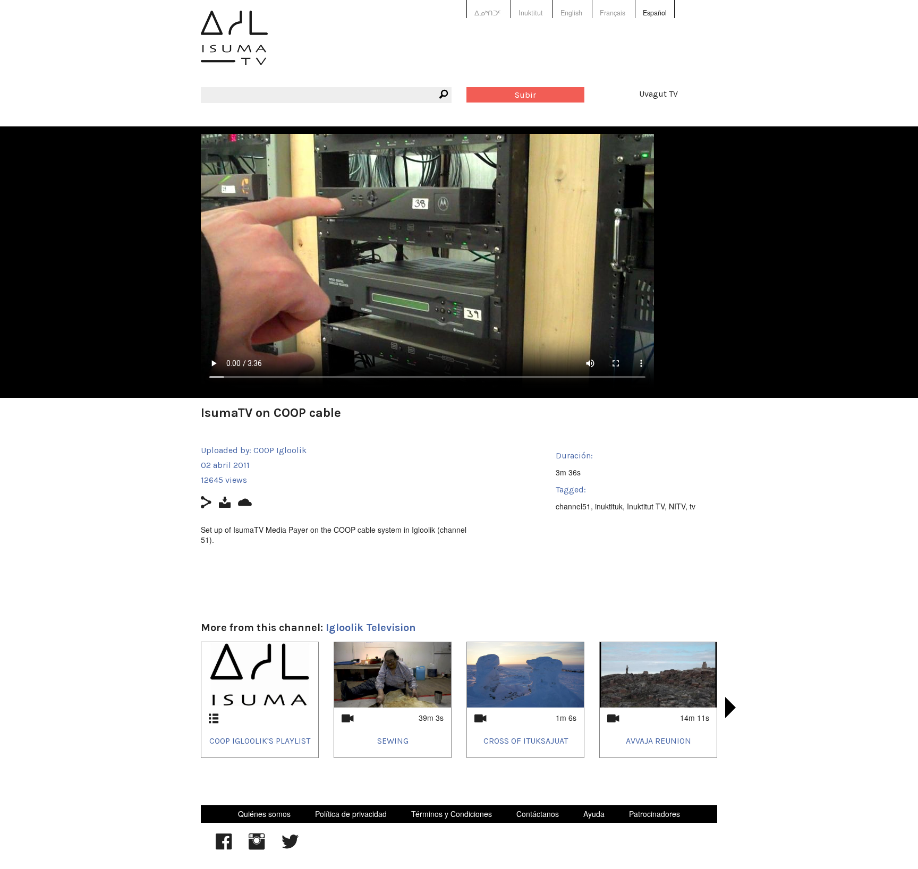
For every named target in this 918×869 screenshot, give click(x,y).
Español (655, 13)
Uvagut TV (658, 94)
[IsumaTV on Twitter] (290, 846)
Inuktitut (530, 13)
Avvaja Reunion (658, 741)
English (571, 13)
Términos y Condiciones (451, 813)
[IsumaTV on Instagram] (256, 846)
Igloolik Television (371, 627)
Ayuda (594, 813)
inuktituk (609, 506)
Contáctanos (537, 813)
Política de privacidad (351, 813)
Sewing (393, 741)
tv (692, 506)
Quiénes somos (264, 813)
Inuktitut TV (646, 506)
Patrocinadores (654, 813)
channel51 (573, 506)
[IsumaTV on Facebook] (223, 846)
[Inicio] (234, 45)
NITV (677, 506)
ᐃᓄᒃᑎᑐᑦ (487, 13)
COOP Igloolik (280, 450)
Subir (525, 95)
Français (612, 13)
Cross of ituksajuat (525, 741)
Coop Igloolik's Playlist (259, 741)
